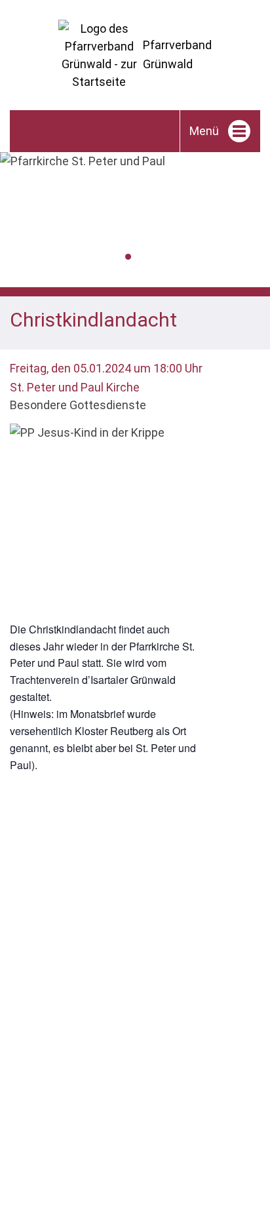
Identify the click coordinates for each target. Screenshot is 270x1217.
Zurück (9, 223)
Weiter (261, 223)
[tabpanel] (135, 161)
